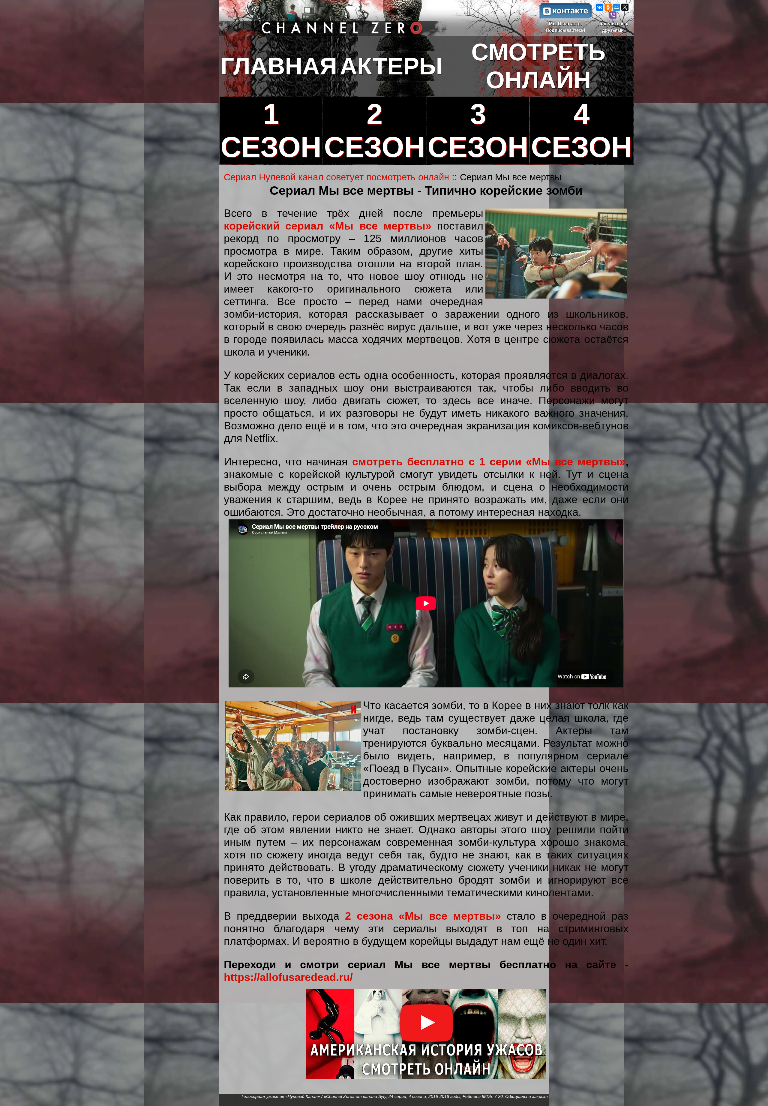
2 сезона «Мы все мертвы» (423, 916)
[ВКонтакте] (599, 7)
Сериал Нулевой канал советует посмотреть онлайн (336, 177)
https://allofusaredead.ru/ (288, 977)
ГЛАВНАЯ (278, 66)
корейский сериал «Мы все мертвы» (327, 226)
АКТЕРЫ (391, 66)
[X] (624, 7)
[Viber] (612, 15)
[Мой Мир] (616, 7)
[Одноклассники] (608, 7)
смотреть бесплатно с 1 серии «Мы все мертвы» (489, 461)
